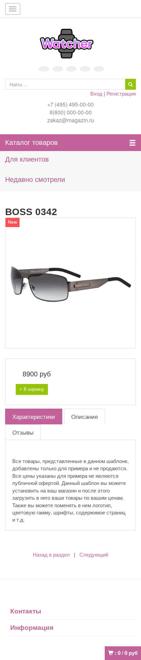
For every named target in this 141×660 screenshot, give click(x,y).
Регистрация (121, 93)
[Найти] (130, 84)
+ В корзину (32, 389)
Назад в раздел (51, 555)
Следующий (93, 555)
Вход (96, 93)
